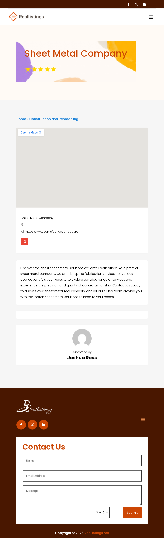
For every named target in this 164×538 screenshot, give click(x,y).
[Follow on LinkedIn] (144, 4)
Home (21, 119)
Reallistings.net (96, 533)
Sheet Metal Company (37, 218)
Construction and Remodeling (53, 119)
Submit (132, 512)
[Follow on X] (136, 4)
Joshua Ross (82, 357)
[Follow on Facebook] (128, 4)
